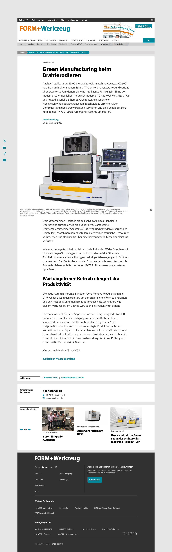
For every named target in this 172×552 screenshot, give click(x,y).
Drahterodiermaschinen (72, 378)
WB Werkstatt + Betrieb (44, 513)
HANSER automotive (43, 508)
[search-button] (149, 40)
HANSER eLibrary (88, 529)
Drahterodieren (50, 378)
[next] (29, 429)
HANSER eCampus (42, 534)
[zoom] (151, 209)
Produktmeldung (50, 120)
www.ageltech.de (54, 398)
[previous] (21, 429)
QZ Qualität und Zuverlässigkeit (107, 508)
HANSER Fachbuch (66, 529)
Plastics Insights (81, 508)
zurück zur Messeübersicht (59, 359)
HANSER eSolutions (110, 529)
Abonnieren (94, 480)
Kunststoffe (63, 508)
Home (22, 52)
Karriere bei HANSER (43, 529)
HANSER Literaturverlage (67, 534)
